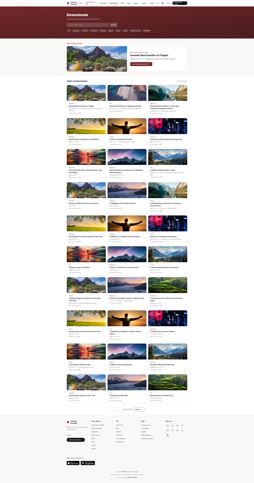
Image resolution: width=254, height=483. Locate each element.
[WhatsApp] (168, 430)
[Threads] (177, 430)
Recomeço (94, 30)
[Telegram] (182, 426)
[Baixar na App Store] (73, 463)
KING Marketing (132, 477)
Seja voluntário (121, 438)
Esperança (76, 30)
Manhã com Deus (135, 30)
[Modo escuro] (158, 3)
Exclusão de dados (147, 438)
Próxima (137, 409)
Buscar (113, 25)
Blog (128, 3)
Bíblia (122, 3)
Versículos (103, 3)
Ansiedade (147, 30)
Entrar (168, 3)
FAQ (117, 428)
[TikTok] (172, 430)
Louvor (118, 30)
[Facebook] (172, 426)
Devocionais (114, 3)
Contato (118, 432)
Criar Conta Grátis (178, 3)
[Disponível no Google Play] (88, 463)
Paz (69, 30)
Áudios (135, 3)
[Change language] (163, 3)
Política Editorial (146, 435)
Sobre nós (119, 425)
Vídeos (152, 3)
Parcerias (119, 435)
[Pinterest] (168, 435)
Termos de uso (146, 425)
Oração (111, 30)
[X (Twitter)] (182, 430)
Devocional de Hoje (90, 3)
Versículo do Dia (96, 428)
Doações (119, 442)
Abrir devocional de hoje (140, 64)
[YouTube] (177, 426)
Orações (144, 3)
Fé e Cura (85, 30)
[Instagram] (168, 426)
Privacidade (145, 428)
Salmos (125, 30)
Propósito (103, 30)
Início (80, 3)
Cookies (143, 432)
